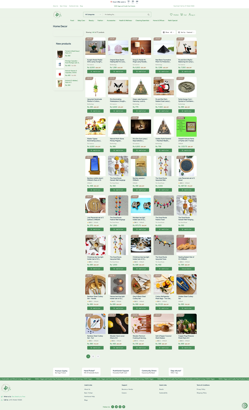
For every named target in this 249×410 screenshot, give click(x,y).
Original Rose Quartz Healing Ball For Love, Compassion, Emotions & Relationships (118, 63)
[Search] (149, 14)
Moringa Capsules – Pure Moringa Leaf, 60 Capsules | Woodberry (72, 62)
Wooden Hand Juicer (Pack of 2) (117, 337)
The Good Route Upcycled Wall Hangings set (115, 259)
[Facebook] (112, 406)
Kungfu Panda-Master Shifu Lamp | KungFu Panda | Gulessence (94, 62)
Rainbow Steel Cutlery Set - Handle (95, 297)
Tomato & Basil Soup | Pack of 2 (72, 52)
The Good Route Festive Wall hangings (117, 219)
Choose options (186, 269)
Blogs (81, 6)
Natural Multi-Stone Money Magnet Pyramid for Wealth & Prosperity (117, 142)
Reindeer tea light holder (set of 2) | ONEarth (139, 220)
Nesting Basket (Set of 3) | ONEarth (186, 258)
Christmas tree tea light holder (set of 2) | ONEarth (141, 259)
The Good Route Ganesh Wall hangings (117, 179)
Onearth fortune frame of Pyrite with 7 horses (186, 140)
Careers (124, 393)
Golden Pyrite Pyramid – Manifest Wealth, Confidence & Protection (163, 142)
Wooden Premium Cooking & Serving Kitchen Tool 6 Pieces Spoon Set (140, 339)
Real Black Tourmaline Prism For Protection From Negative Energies (163, 63)
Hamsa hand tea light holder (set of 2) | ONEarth (117, 298)
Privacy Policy (201, 389)
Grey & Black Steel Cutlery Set (139, 297)
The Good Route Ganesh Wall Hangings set (186, 220)
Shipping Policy (202, 393)
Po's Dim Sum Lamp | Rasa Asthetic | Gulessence (140, 141)
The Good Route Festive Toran (161, 219)
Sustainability (163, 393)
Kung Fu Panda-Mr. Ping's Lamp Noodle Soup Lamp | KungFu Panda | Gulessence (140, 63)
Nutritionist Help (89, 396)
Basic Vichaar (63, 6)
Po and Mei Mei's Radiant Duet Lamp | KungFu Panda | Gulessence (163, 102)
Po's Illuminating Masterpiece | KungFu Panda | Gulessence (117, 101)
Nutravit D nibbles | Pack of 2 (71, 81)
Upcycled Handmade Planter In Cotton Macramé (94, 101)
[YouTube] (123, 406)
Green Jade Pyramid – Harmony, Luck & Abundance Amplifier (140, 101)
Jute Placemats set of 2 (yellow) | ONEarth (95, 219)
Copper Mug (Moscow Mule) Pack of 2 (186, 337)
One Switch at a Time (18, 397)
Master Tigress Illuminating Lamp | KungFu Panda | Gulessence (93, 142)
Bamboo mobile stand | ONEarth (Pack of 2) (95, 179)
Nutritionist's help (73, 6)
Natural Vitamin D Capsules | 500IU (71, 72)
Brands (161, 389)
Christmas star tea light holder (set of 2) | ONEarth (95, 259)
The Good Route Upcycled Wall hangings (161, 180)
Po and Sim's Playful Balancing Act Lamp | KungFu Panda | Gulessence (185, 63)
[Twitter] (116, 406)
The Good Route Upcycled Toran (161, 258)
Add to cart (96, 71)
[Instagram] (120, 406)
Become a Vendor (127, 389)
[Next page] (98, 356)
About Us (55, 6)
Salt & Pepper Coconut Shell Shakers (163, 337)
